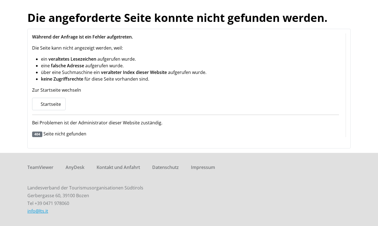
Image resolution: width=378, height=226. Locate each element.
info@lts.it (37, 211)
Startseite (50, 104)
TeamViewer (40, 167)
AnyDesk (75, 167)
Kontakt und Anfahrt (118, 167)
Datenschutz (165, 167)
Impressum (203, 167)
